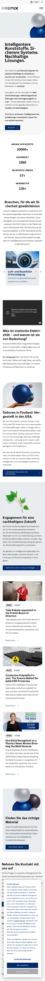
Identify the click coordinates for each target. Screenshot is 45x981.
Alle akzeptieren (22, 965)
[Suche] (42, 2)
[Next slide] (40, 271)
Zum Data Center (15, 847)
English (36, 2)
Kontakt (11, 128)
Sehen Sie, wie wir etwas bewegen (20, 568)
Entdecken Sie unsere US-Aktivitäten (17, 473)
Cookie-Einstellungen (22, 959)
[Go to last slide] (4, 271)
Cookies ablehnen (22, 971)
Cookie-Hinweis (19, 921)
